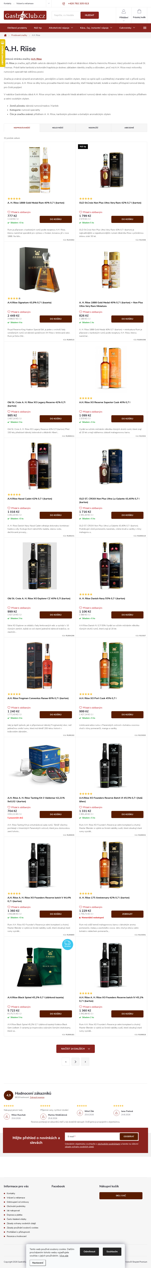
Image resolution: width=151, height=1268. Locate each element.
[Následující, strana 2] (75, 1062)
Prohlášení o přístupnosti (18, 1232)
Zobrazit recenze (37, 1097)
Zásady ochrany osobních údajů (21, 1223)
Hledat (89, 15)
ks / (121, 1195)
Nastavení (37, 1262)
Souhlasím (112, 1251)
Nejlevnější (57, 128)
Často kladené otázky (16, 1219)
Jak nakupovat (13, 1210)
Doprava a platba (14, 1214)
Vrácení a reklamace (24, 3)
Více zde (63, 1255)
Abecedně (129, 128)
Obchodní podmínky (16, 1206)
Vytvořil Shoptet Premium (136, 1262)
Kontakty (7, 3)
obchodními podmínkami (109, 1144)
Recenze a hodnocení (16, 1236)
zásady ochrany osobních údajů (79, 1146)
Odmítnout (89, 1251)
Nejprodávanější (22, 128)
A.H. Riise (36, 59)
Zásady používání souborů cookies (22, 1227)
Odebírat (129, 1136)
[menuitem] (17, 28)
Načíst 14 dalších (73, 1048)
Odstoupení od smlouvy (18, 1202)
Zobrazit (127, 914)
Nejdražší (93, 128)
